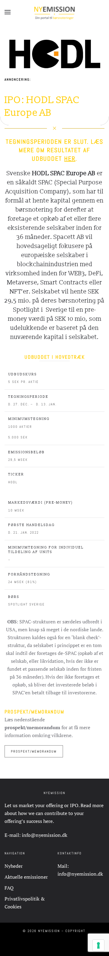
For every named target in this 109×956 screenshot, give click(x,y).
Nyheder (14, 866)
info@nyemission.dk (44, 835)
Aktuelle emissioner (26, 877)
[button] (8, 12)
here (48, 821)
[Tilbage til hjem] (54, 12)
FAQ (9, 887)
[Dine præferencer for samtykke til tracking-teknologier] (98, 945)
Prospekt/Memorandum (34, 751)
